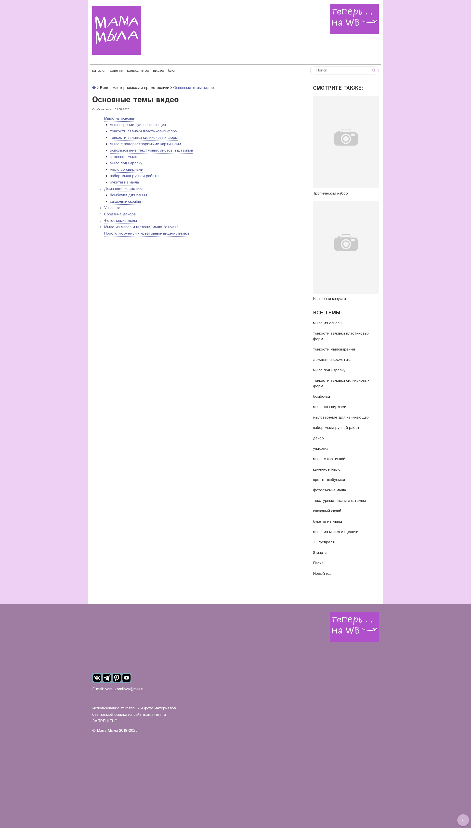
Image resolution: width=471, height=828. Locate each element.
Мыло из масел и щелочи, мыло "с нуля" (141, 227)
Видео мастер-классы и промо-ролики (134, 88)
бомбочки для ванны (128, 195)
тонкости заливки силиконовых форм (144, 137)
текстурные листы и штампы (339, 501)
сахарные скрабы (125, 201)
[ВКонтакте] (97, 678)
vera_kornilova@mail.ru (124, 689)
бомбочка (321, 396)
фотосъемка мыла (329, 490)
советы (116, 70)
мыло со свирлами (126, 169)
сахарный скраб (327, 511)
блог (172, 70)
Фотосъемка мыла (120, 221)
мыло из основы (327, 323)
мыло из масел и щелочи (335, 532)
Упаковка (112, 208)
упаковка (320, 448)
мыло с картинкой (329, 459)
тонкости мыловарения (334, 349)
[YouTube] (126, 678)
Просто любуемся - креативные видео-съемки (146, 233)
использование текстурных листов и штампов (151, 150)
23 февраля (324, 542)
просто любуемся (329, 480)
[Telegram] (107, 678)
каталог (99, 70)
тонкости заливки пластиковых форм (143, 131)
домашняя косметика (332, 360)
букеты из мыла (124, 182)
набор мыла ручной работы (134, 176)
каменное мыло (123, 157)
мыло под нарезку (126, 163)
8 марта (320, 553)
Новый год (322, 573)
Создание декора (120, 214)
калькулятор (138, 70)
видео (158, 70)
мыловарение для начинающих (138, 125)
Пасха (318, 563)
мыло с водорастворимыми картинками (145, 144)
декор (318, 438)
